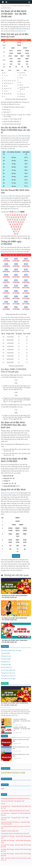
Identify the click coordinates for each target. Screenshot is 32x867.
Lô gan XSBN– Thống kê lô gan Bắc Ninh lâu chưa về (15, 810)
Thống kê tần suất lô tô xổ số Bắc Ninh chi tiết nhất (15, 833)
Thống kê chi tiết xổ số (8, 673)
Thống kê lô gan (6, 659)
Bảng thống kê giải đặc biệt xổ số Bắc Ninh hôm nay (15, 798)
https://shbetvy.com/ (15, 866)
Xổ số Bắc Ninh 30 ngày (8, 679)
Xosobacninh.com (20, 31)
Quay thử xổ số (8, 493)
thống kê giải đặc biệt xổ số (12, 251)
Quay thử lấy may (6, 667)
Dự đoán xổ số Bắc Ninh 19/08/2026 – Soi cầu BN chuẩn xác (15, 641)
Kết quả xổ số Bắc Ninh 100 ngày (11, 650)
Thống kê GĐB (5, 653)
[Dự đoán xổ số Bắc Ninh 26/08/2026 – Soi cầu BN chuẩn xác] (16, 601)
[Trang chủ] (3, 2)
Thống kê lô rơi (5, 662)
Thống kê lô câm (6, 656)
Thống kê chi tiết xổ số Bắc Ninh (10, 831)
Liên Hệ (3, 803)
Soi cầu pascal (8, 196)
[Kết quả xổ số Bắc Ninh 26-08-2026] (6, 740)
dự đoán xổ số (17, 136)
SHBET (3, 788)
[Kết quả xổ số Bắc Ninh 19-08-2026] (6, 747)
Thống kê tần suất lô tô (8, 676)
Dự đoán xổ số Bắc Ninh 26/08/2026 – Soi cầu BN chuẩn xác (15, 619)
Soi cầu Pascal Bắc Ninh (8, 670)
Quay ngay (16, 556)
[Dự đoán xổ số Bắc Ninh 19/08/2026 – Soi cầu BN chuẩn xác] (16, 624)
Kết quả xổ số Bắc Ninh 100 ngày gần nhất (12, 801)
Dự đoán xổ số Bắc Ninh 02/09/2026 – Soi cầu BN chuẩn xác (15, 596)
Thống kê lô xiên (6, 664)
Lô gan (6, 317)
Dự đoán (9, 5)
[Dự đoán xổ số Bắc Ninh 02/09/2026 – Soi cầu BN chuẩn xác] (16, 579)
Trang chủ (3, 5)
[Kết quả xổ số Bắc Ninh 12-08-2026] (6, 755)
